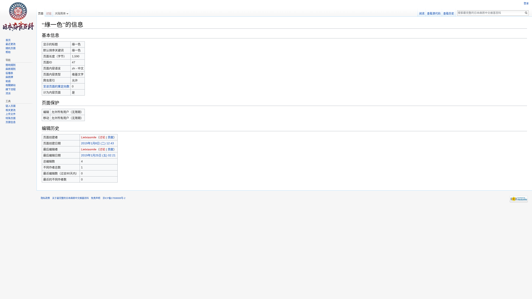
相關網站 (11, 85)
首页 (8, 40)
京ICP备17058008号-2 (114, 198)
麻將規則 (11, 69)
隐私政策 (45, 198)
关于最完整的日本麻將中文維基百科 (70, 198)
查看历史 (448, 13)
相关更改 (11, 110)
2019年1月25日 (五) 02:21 (98, 155)
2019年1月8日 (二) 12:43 (97, 143)
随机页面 (11, 48)
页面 (40, 13)
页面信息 (11, 122)
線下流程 (11, 89)
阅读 (422, 13)
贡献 (110, 137)
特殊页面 (11, 118)
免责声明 (95, 198)
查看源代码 (434, 13)
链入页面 (11, 106)
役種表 (9, 73)
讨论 (102, 137)
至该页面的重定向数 (56, 86)
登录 (526, 3)
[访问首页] (18, 16)
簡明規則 (11, 65)
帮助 (8, 52)
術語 (8, 81)
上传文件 (11, 114)
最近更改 (11, 44)
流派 (8, 93)
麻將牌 (9, 77)
